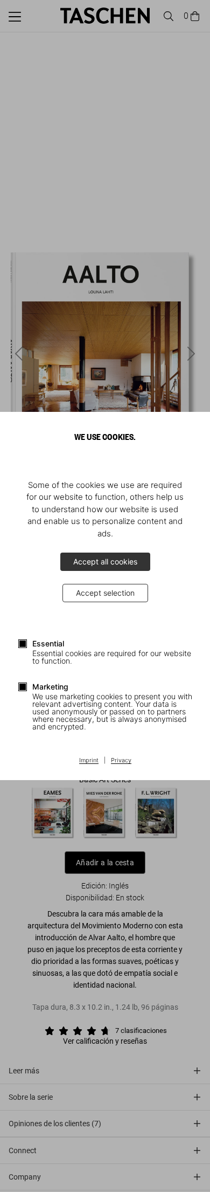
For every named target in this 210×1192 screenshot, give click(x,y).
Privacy (121, 760)
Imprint (89, 760)
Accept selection (105, 592)
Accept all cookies (105, 561)
